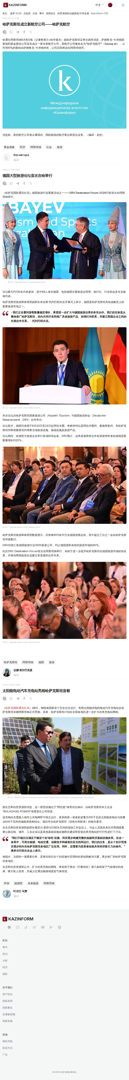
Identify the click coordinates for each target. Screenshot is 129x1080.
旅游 (59, 147)
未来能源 (33, 883)
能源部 (18, 883)
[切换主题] (112, 5)
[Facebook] (24, 32)
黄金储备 (9, 147)
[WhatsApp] (11, 32)
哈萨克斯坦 (10, 662)
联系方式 (8, 1048)
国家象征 (8, 1007)
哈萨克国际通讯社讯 (17, 708)
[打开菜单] (123, 5)
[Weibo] (34, 927)
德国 (41, 662)
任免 (35, 13)
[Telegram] (18, 32)
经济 (22, 147)
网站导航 (8, 1041)
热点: (5, 13)
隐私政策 (8, 1000)
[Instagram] (5, 32)
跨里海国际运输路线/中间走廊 (73, 13)
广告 (5, 1054)
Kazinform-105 (99, 13)
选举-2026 (15, 13)
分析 (5, 960)
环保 (6, 883)
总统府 (27, 13)
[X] (31, 32)
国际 (5, 974)
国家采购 (8, 1021)
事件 (41, 13)
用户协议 (8, 994)
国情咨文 (50, 13)
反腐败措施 (9, 1014)
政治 (5, 953)
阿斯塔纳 (35, 147)
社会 (49, 147)
